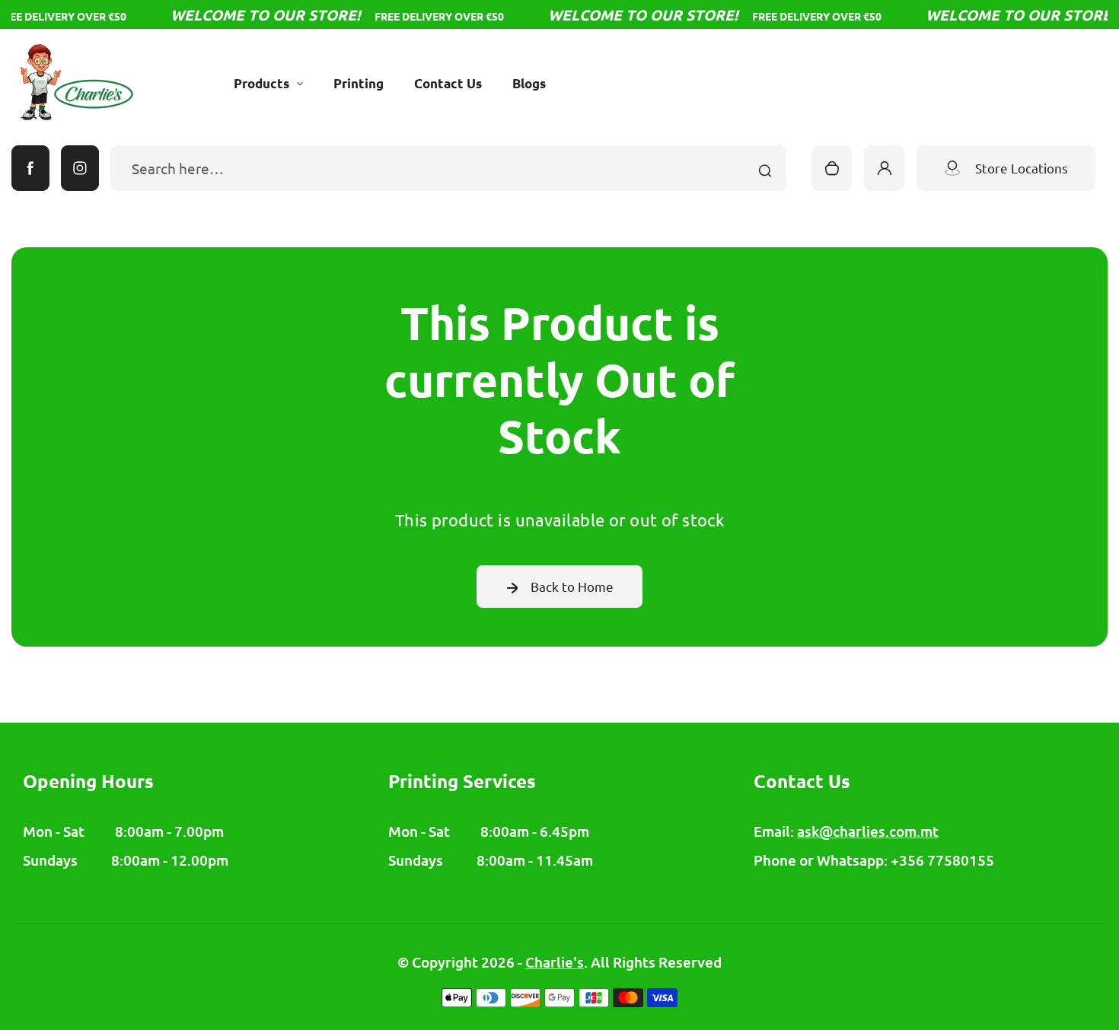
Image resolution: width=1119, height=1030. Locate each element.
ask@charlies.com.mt (868, 831)
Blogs (529, 83)
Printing (358, 83)
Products (261, 83)
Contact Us (448, 83)
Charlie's (554, 961)
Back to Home (572, 586)
